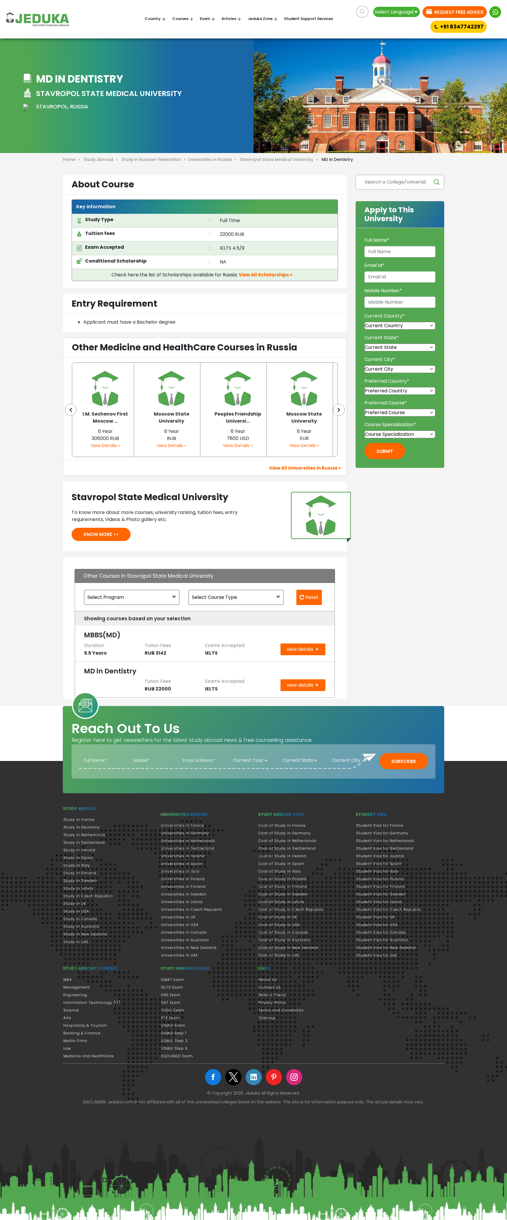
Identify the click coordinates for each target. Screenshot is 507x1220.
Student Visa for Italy (377, 871)
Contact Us (269, 987)
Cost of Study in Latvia (281, 901)
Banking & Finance (82, 1033)
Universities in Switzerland (187, 848)
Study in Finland (79, 873)
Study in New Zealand (85, 934)
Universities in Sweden (184, 894)
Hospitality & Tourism (85, 1025)
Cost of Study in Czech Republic (291, 909)
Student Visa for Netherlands (385, 840)
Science (71, 1010)
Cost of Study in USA (279, 924)
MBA (67, 979)
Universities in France (182, 825)
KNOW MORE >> (101, 534)
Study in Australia (81, 926)
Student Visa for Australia (382, 939)
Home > (72, 159)
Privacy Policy (272, 1002)
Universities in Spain (182, 863)
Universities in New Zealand (189, 947)
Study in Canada (80, 918)
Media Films (75, 1040)
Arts (67, 1017)
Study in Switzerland (84, 842)
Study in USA (76, 911)
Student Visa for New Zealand (386, 947)
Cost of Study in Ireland (282, 855)
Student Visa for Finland (380, 886)
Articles (229, 18)
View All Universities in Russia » (305, 468)
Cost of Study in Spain (281, 863)
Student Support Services (308, 18)
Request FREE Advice (458, 12)
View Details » (105, 445)
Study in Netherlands (84, 834)
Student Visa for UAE (376, 955)
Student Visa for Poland (380, 878)
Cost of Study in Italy (279, 871)
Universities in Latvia (182, 901)
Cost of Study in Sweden (283, 894)
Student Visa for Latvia (379, 901)
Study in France (79, 819)
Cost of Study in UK (277, 917)
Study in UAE (76, 941)
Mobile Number (383, 290)
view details (301, 649)
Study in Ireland (79, 850)
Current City (379, 359)
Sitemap (267, 1017)
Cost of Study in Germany (284, 833)
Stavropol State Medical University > (280, 159)
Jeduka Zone (260, 18)
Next (339, 410)
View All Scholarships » (265, 275)
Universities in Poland (183, 878)
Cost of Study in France (282, 825)
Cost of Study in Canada (283, 932)
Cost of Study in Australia (284, 939)
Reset (311, 597)
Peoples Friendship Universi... (171, 417)
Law (67, 1048)
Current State (381, 337)
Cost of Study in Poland (282, 878)
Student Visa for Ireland (380, 855)
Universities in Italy (180, 871)
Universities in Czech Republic (191, 909)
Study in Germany (81, 827)
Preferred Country (386, 381)
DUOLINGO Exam (177, 1055)
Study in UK (74, 903)
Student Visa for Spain (379, 863)
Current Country (384, 315)
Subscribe (403, 761)
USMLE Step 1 (173, 1033)
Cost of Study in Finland (282, 886)
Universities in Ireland (183, 855)
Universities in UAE (179, 955)
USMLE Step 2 (174, 1040)
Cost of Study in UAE (279, 955)
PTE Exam (170, 1017)
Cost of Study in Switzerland (287, 848)
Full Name (376, 240)
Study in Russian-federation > (154, 159)
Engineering (75, 994)
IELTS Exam (172, 987)
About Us (267, 979)
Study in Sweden (80, 880)
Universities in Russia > (213, 159)
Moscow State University (105, 417)
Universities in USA (180, 924)
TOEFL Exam (172, 1010)
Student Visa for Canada (381, 932)
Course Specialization (390, 424)
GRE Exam (171, 994)
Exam (205, 18)
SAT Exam (171, 1002)
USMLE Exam (173, 1025)
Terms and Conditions (281, 1010)
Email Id (374, 265)
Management (76, 987)
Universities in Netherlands (188, 840)
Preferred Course (385, 402)
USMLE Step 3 (174, 1048)
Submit (384, 451)
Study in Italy (76, 865)
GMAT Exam (172, 979)
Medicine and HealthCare (88, 1055)
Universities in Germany (185, 833)
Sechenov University (304, 417)
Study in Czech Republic (88, 895)
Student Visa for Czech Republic (389, 909)
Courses (180, 18)
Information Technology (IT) (92, 1002)
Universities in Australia (185, 939)
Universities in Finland (183, 886)
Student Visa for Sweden (381, 894)
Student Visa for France (379, 825)
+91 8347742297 (462, 26)
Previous (71, 410)
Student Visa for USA (377, 924)
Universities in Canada (184, 932)
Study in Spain (78, 857)
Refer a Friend (272, 994)
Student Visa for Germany (382, 833)
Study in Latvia (78, 888)
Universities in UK (178, 917)
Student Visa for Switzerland (384, 848)
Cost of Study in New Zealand (288, 947)
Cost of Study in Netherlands (287, 840)
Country (153, 18)
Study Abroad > (102, 159)
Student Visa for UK (375, 917)
